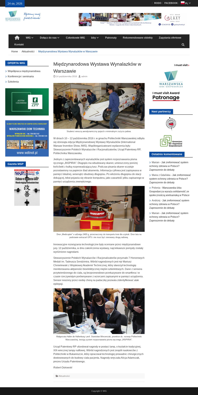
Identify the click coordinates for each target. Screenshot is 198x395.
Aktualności (64, 376)
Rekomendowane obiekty (138, 37)
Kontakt (19, 44)
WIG (28, 37)
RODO (157, 3)
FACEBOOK (171, 3)
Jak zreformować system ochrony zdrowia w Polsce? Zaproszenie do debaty (168, 166)
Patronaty (111, 37)
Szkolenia (13, 81)
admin (84, 76)
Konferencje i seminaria (21, 76)
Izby (93, 37)
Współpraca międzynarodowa (24, 71)
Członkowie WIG (75, 37)
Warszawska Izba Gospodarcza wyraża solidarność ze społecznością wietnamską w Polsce (169, 191)
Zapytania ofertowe (170, 37)
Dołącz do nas (48, 37)
